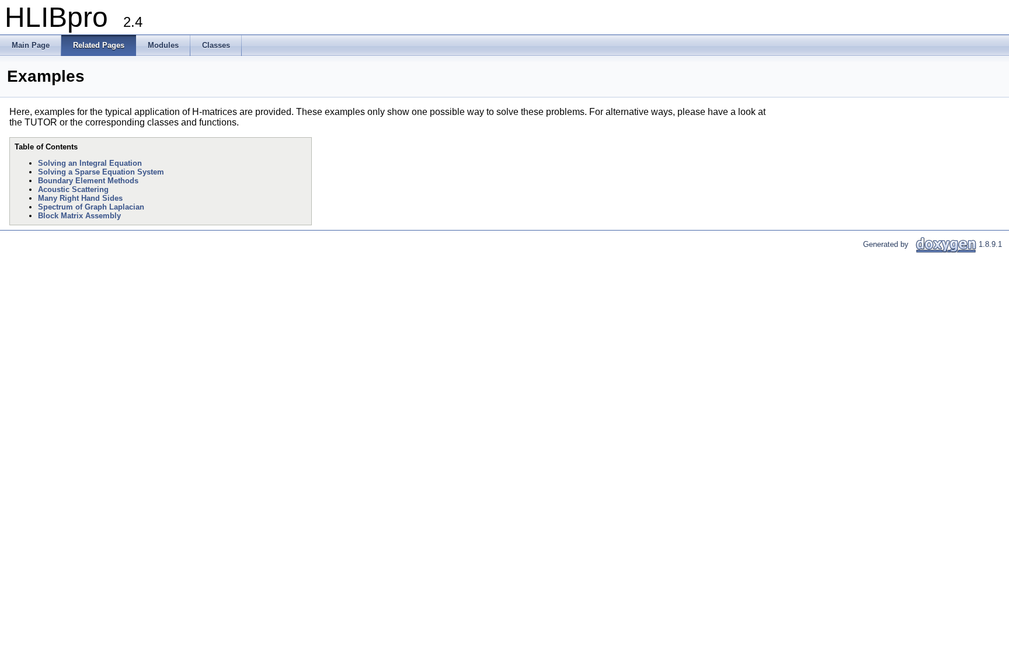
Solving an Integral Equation (90, 163)
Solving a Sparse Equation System (101, 172)
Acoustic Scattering (73, 189)
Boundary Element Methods (88, 180)
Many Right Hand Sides (80, 198)
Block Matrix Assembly (79, 215)
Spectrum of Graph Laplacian (91, 207)
